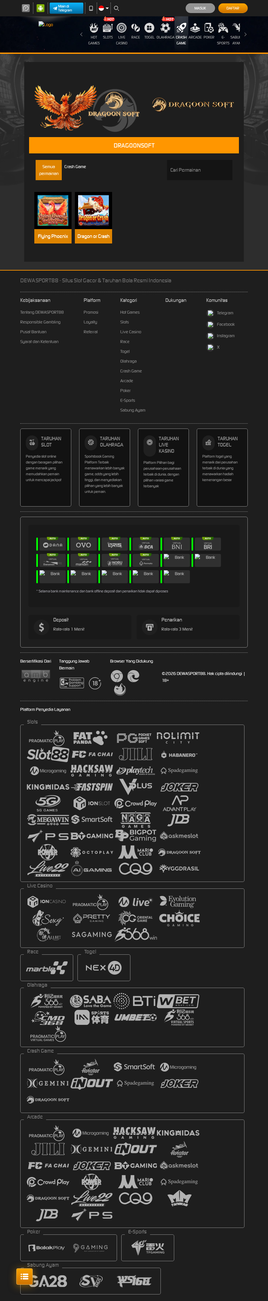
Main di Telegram (65, 8)
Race (135, 37)
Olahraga (166, 37)
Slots (108, 37)
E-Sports (223, 40)
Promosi (91, 312)
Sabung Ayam (237, 40)
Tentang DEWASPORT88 (42, 312)
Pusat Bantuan (33, 332)
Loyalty (90, 322)
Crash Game (181, 40)
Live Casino (121, 40)
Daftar (232, 8)
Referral (91, 332)
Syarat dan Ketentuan (39, 341)
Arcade (195, 37)
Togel (149, 37)
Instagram (226, 335)
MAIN (56, 210)
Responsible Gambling (40, 322)
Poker (209, 37)
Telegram (225, 313)
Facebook (226, 324)
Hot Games (94, 40)
